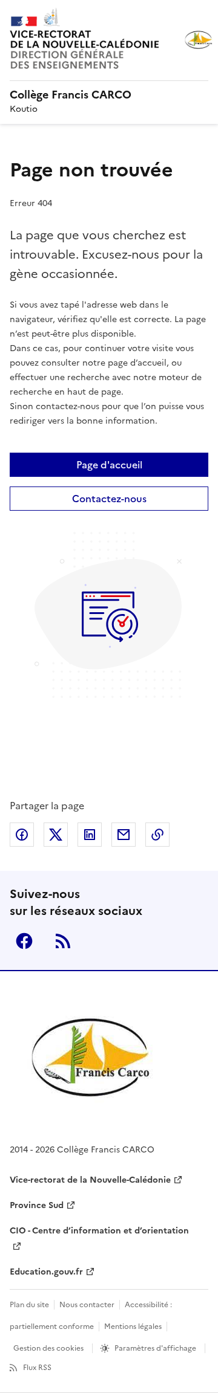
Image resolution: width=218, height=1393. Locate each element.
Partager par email (123, 835)
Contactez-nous (109, 498)
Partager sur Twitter (56, 835)
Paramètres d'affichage (155, 1348)
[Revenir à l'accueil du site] (91, 1058)
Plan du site (29, 1304)
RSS (63, 940)
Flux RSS (37, 1367)
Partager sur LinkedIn (90, 835)
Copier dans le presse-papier (157, 835)
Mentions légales (133, 1326)
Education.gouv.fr (46, 1271)
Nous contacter (86, 1304)
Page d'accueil (109, 464)
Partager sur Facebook (22, 835)
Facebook (24, 940)
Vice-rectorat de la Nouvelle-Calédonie (90, 1180)
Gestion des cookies (48, 1348)
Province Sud (37, 1205)
